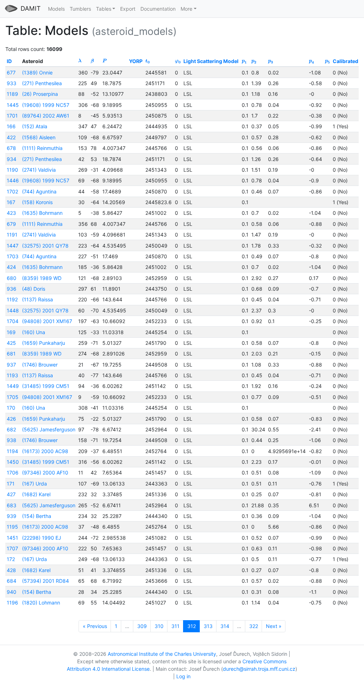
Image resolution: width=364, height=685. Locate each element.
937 (11, 365)
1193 (12, 375)
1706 (12, 472)
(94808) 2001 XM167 (47, 321)
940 (11, 592)
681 (11, 354)
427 (11, 494)
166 (11, 126)
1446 (13, 180)
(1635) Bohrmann (42, 213)
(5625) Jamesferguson (48, 429)
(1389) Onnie (37, 72)
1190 (12, 170)
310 (159, 626)
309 (142, 626)
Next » (274, 626)
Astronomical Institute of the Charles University (162, 654)
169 (11, 332)
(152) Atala (34, 126)
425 (11, 343)
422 (11, 137)
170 (11, 408)
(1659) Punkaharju (43, 343)
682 (11, 429)
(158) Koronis (37, 202)
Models (56, 9)
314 (224, 626)
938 (11, 440)
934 (11, 159)
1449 (13, 386)
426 (11, 419)
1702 (12, 191)
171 (11, 484)
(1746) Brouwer (40, 365)
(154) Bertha (36, 516)
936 (11, 289)
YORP (136, 61)
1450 (13, 462)
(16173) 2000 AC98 (45, 451)
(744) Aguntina (39, 191)
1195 (12, 527)
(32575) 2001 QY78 (45, 246)
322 (253, 626)
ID (9, 61)
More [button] (186, 9)
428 (11, 570)
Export (127, 9)
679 (11, 224)
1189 (12, 94)
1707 (12, 548)
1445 (13, 105)
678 (11, 148)
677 (11, 72)
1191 (12, 235)
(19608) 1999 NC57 (45, 105)
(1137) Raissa (37, 299)
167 (11, 202)
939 (11, 516)
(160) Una (33, 332)
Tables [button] (103, 9)
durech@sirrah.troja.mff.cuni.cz (259, 669)
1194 (12, 451)
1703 (12, 256)
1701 (12, 116)
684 (11, 581)
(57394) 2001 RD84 (45, 581)
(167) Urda (34, 484)
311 (175, 626)
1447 (12, 246)
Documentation (158, 9)
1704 (12, 321)
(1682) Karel (36, 494)
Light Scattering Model (211, 61)
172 (11, 559)
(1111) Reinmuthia (42, 148)
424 (11, 267)
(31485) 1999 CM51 (45, 386)
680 (11, 278)
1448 (13, 310)
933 (11, 83)
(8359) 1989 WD (41, 278)
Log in (183, 676)
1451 (12, 538)
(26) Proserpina (40, 94)
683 (11, 505)
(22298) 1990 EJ (41, 538)
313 (208, 626)
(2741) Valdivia (39, 170)
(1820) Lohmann (41, 603)
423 (11, 213)
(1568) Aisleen (38, 137)
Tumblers (80, 9)
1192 (12, 299)
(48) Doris (33, 289)
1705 (12, 397)
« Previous (95, 626)
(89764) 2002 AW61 (45, 116)
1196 (12, 603)
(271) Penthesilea (42, 83)
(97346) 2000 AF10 (45, 472)
